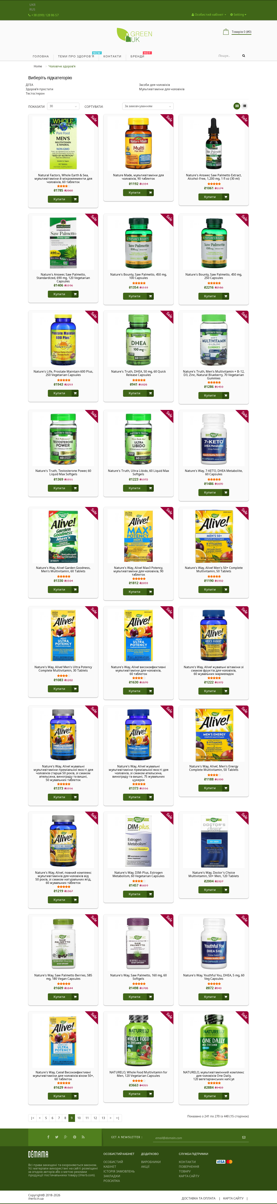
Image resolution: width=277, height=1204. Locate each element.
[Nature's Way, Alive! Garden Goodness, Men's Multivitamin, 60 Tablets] (63, 536)
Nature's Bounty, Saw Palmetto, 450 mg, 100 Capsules (138, 276)
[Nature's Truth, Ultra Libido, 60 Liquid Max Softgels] (138, 439)
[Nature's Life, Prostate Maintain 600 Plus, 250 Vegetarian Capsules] (63, 339)
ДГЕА (29, 85)
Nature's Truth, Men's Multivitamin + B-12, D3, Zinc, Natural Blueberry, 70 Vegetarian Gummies (213, 375)
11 (87, 1118)
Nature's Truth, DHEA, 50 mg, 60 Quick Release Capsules (138, 373)
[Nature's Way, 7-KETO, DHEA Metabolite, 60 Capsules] (214, 439)
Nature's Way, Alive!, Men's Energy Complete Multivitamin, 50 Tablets (213, 768)
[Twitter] (57, 1137)
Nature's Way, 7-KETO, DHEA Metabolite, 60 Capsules (214, 472)
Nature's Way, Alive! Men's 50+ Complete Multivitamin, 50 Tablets (214, 569)
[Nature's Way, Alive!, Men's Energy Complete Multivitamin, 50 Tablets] (214, 734)
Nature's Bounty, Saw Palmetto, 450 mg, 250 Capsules (213, 276)
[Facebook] (49, 1137)
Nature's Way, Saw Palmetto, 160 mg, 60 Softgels (138, 977)
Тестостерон (35, 93)
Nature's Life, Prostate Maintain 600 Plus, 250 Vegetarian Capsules (63, 373)
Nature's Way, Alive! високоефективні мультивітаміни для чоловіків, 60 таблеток (138, 670)
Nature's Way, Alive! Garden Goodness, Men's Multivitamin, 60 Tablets (63, 569)
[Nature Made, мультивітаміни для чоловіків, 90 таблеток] (138, 143)
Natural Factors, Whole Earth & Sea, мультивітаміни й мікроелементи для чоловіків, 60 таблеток (63, 178)
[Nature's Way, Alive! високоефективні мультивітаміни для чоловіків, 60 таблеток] (138, 635)
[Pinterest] (75, 1137)
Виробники (151, 1162)
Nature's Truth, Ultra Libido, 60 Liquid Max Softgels (138, 472)
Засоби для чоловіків (154, 85)
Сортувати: (94, 107)
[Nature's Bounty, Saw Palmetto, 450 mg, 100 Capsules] (138, 242)
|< (32, 1118)
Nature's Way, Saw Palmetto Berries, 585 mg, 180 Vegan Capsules (63, 977)
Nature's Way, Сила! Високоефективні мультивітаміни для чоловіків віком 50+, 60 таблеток (63, 1076)
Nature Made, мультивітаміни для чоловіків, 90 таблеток (138, 177)
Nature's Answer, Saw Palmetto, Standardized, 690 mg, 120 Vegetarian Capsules (63, 278)
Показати (35, 107)
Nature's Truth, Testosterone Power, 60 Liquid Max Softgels (63, 472)
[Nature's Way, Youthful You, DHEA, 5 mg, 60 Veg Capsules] (214, 943)
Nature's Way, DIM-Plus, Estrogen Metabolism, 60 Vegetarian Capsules (138, 874)
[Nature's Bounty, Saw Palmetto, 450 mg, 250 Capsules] (214, 242)
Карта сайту (189, 1176)
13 (103, 1118)
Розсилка (111, 1181)
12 (95, 1118)
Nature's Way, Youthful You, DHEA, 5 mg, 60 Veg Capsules (213, 977)
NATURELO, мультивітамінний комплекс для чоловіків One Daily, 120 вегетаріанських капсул (213, 1076)
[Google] (66, 1137)
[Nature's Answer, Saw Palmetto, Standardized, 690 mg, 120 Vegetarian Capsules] (63, 242)
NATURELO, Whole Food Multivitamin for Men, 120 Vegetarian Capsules (138, 1074)
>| (117, 1118)
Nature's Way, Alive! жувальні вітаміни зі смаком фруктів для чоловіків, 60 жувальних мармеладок (214, 670)
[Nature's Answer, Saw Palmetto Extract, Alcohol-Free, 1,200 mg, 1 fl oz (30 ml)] (214, 143)
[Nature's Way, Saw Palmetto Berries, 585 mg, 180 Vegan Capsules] (63, 943)
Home (38, 66)
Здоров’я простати (39, 89)
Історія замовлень (119, 1171)
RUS (32, 9)
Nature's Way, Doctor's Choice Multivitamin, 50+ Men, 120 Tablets (213, 874)
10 (79, 1118)
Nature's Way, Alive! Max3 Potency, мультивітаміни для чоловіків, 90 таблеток (138, 571)
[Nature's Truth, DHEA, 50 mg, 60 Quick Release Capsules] (138, 339)
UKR (32, 5)
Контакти (187, 1162)
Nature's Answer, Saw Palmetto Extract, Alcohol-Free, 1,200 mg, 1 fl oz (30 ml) (214, 177)
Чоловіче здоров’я (61, 66)
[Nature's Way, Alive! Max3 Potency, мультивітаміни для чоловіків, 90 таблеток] (138, 536)
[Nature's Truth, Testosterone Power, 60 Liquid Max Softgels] (63, 439)
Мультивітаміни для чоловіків (161, 89)
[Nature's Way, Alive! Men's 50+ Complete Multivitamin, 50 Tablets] (214, 536)
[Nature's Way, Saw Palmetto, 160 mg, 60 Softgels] (138, 943)
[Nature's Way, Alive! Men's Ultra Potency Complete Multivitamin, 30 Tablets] (63, 635)
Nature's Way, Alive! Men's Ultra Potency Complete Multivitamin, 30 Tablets (63, 668)
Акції (145, 1167)
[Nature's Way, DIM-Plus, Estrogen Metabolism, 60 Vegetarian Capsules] (138, 841)
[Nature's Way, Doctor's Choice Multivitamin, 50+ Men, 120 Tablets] (214, 841)
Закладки (111, 1176)
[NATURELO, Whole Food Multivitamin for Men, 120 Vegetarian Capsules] (138, 1040)
